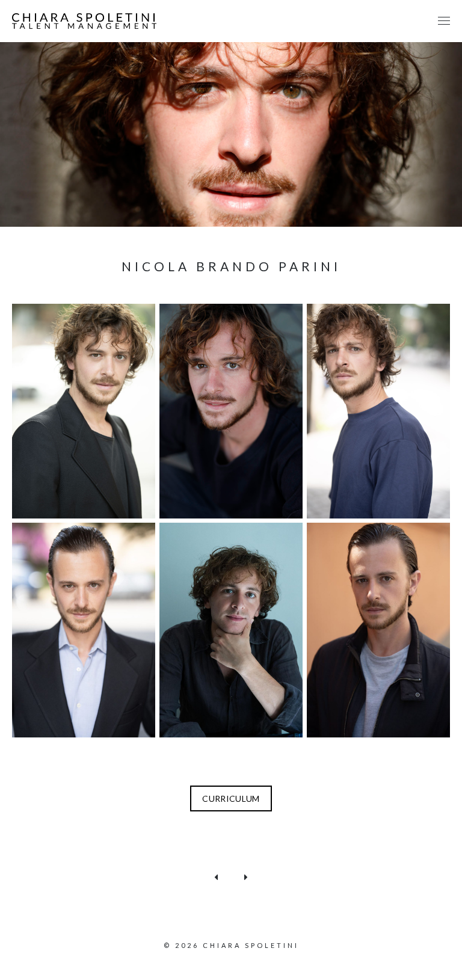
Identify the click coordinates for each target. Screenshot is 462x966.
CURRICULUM (231, 798)
